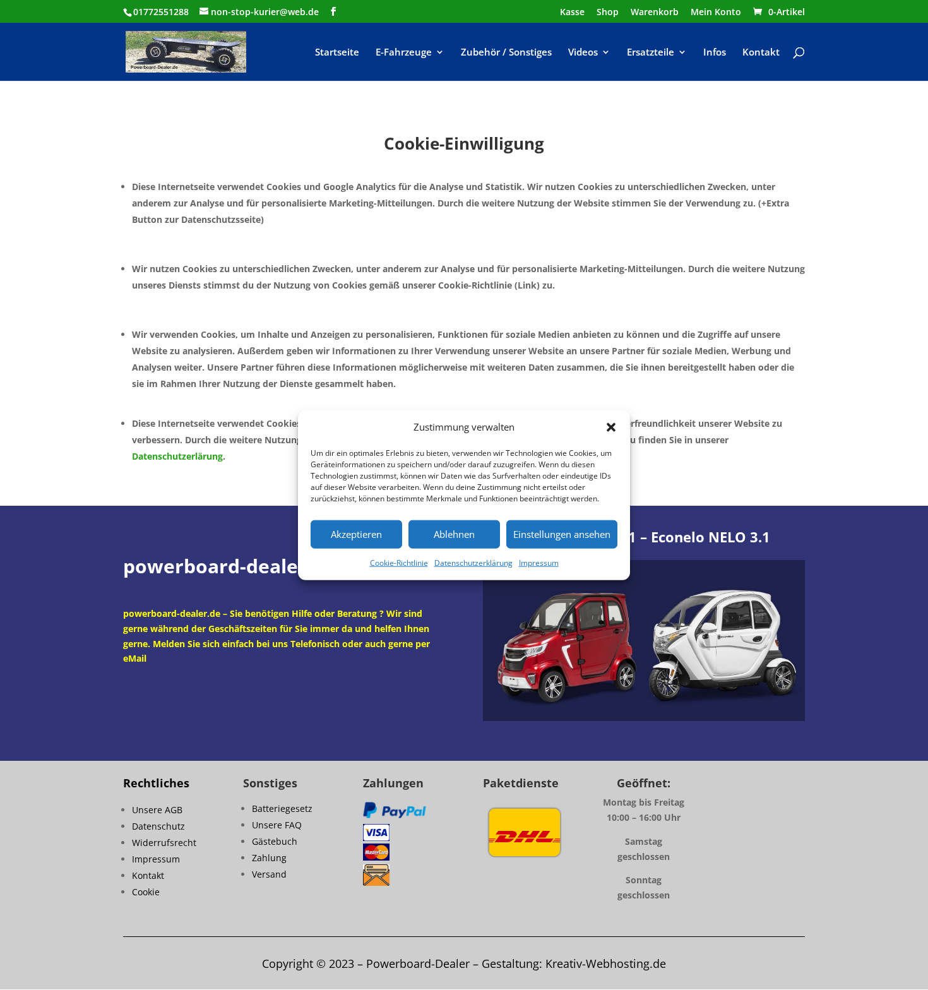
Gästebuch (274, 841)
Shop (608, 13)
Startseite (337, 52)
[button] (611, 427)
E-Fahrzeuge (404, 52)
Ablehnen (454, 534)
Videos (583, 52)
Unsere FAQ (277, 825)
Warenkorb (655, 13)
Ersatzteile (650, 52)
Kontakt (761, 52)
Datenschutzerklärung (473, 563)
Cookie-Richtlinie (399, 563)
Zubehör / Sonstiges (506, 52)
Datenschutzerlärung (177, 456)
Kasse (572, 13)
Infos (714, 52)
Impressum (539, 563)
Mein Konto (716, 13)
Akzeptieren (356, 534)
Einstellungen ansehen (561, 534)
